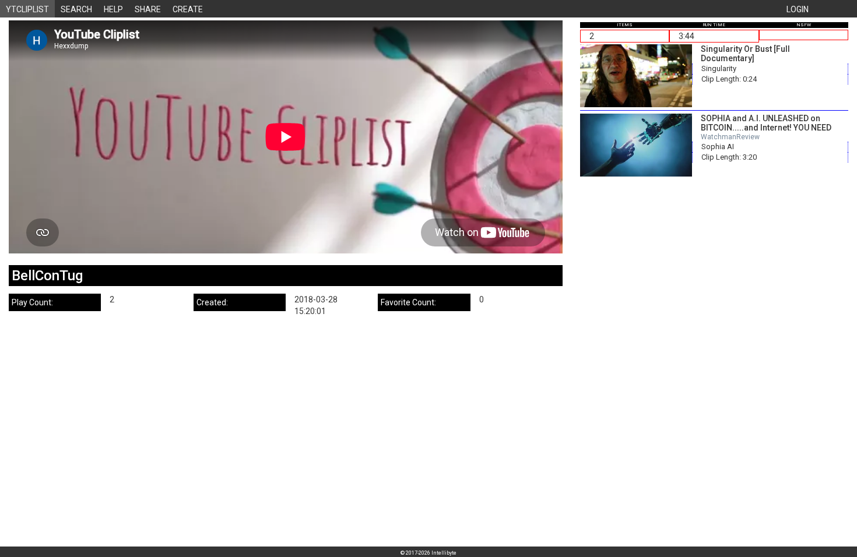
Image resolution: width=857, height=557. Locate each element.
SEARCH (76, 9)
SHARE (148, 9)
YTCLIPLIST (27, 9)
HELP (113, 9)
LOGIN (797, 9)
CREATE (188, 9)
